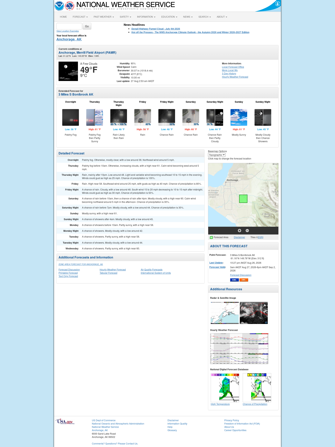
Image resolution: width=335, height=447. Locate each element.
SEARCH (204, 16)
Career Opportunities (235, 430)
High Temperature (220, 404)
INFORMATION (145, 16)
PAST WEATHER (103, 16)
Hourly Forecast (235, 76)
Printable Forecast (68, 272)
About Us (229, 426)
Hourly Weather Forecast (113, 269)
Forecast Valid (217, 267)
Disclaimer (239, 237)
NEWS (187, 16)
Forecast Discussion (69, 269)
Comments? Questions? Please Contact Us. (115, 443)
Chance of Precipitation (255, 404)
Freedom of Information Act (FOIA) (242, 423)
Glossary (172, 430)
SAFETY (124, 16)
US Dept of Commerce (104, 420)
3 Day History (229, 73)
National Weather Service (105, 426)
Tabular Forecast (108, 272)
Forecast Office (233, 66)
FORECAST (79, 16)
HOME (63, 16)
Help (170, 426)
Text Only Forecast (68, 276)
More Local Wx (230, 70)
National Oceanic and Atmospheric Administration (118, 423)
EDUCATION (168, 16)
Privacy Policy (231, 420)
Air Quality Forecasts (151, 269)
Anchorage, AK (69, 39)
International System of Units (156, 272)
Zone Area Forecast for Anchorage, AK (81, 264)
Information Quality (177, 423)
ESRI (260, 237)
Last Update (216, 262)
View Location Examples (67, 30)
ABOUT (221, 16)
